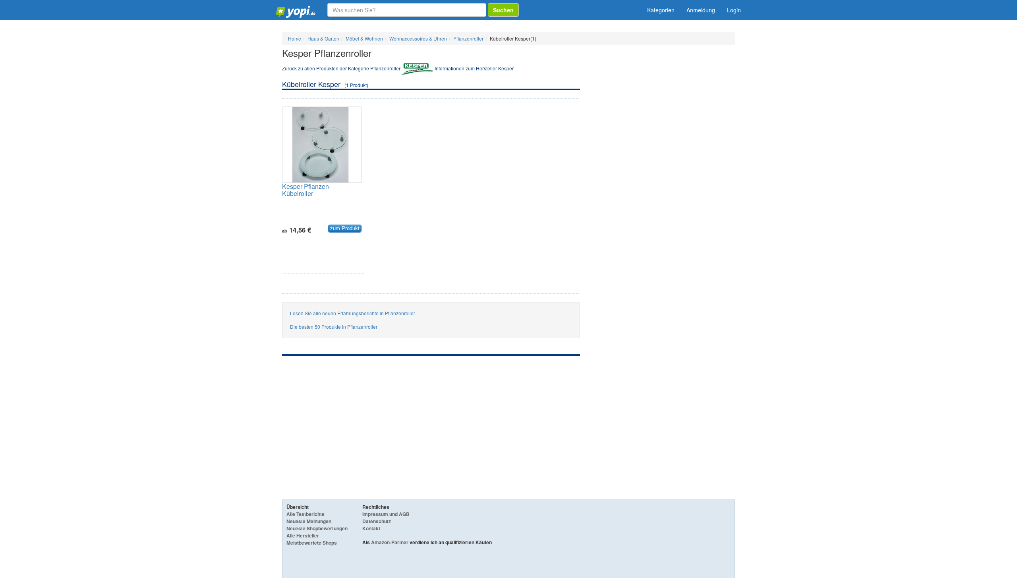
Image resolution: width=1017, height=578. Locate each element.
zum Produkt (345, 228)
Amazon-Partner (389, 542)
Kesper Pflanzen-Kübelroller (306, 190)
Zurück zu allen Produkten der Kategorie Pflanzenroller (341, 68)
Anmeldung (700, 10)
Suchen (503, 10)
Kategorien (661, 10)
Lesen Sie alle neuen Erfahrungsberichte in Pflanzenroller (352, 313)
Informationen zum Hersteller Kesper (474, 68)
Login (734, 10)
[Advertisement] (431, 415)
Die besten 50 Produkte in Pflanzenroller (333, 326)
